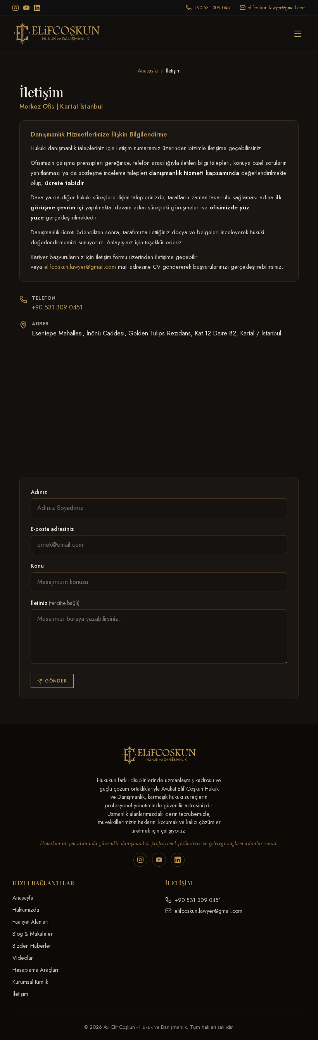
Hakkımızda (25, 910)
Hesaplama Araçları (35, 970)
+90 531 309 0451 (57, 307)
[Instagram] (15, 8)
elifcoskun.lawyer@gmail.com (80, 267)
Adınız (39, 492)
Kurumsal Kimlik (30, 982)
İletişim (20, 994)
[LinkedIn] (37, 8)
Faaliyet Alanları (30, 922)
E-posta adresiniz (52, 529)
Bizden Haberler (31, 946)
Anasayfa (148, 70)
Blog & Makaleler (32, 934)
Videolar (22, 958)
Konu (37, 566)
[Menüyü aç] (298, 33)
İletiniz (55, 603)
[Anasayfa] (60, 34)
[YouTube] (26, 8)
